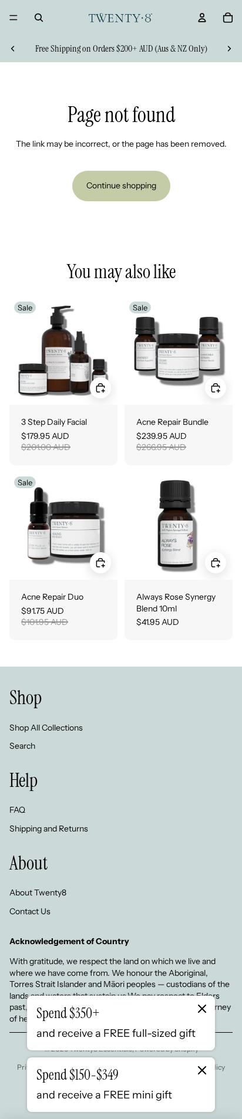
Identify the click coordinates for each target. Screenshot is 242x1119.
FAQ (17, 809)
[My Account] (202, 18)
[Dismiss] (202, 1008)
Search (22, 746)
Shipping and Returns (48, 828)
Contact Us (30, 911)
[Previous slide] (13, 49)
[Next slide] (229, 49)
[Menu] (13, 17)
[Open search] (39, 18)
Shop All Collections (46, 727)
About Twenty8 (37, 892)
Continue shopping (121, 185)
